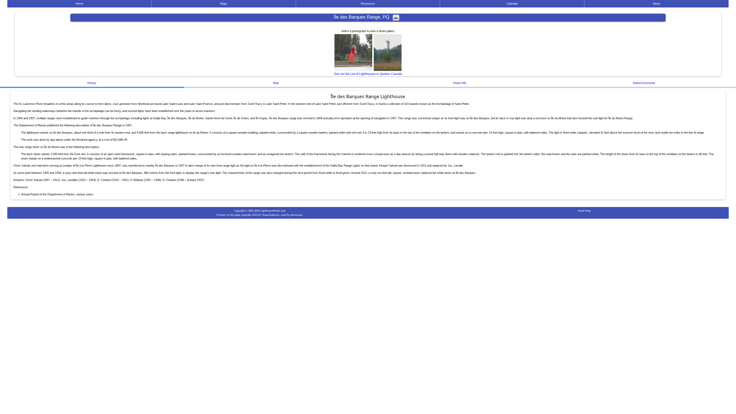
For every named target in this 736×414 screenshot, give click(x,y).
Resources (368, 3)
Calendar (512, 3)
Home (79, 3)
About (656, 3)
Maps (223, 3)
